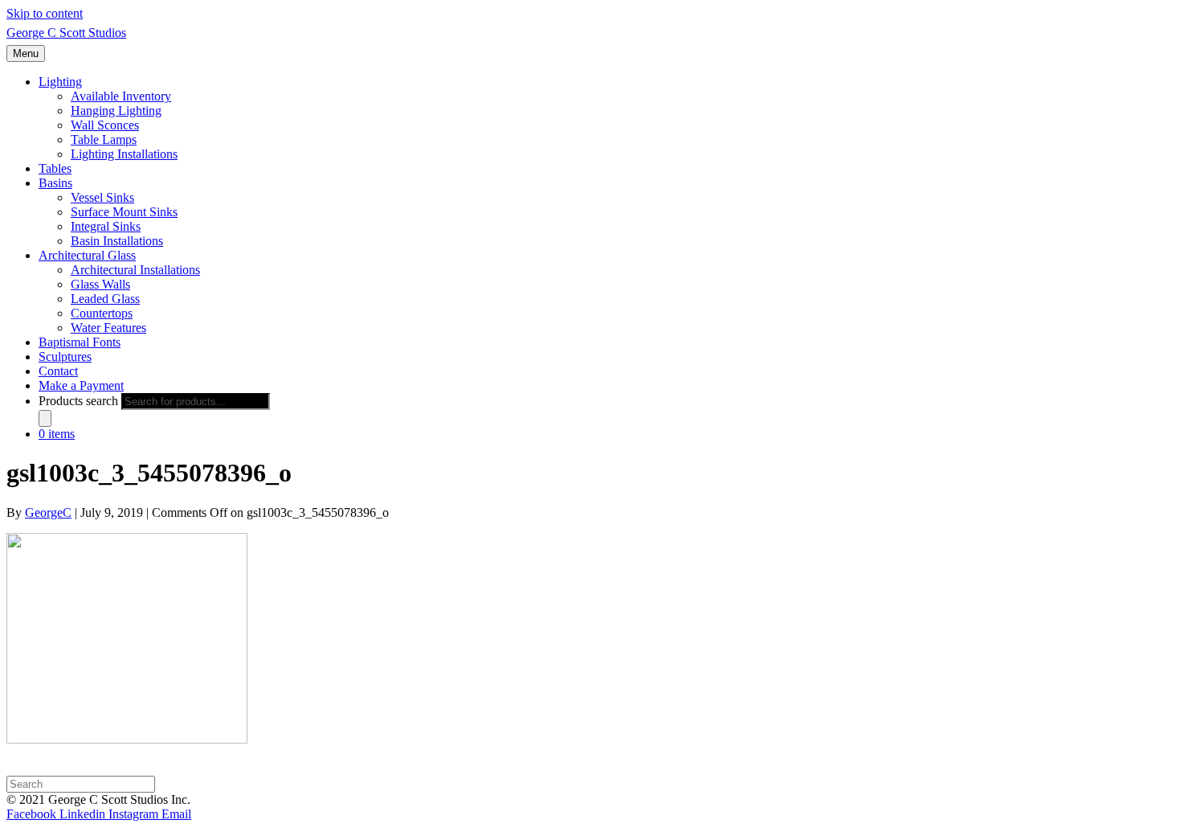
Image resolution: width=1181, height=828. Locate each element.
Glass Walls (100, 284)
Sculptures (65, 356)
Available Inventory (121, 96)
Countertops (102, 313)
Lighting (60, 81)
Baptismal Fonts (80, 342)
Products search (78, 401)
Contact (58, 371)
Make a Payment (81, 385)
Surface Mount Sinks (124, 212)
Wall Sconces (105, 125)
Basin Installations (117, 241)
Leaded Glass (105, 298)
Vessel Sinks (102, 197)
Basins (55, 183)
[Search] (45, 418)
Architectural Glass (87, 255)
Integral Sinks (106, 226)
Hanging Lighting (116, 110)
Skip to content (44, 13)
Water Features (108, 327)
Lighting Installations (124, 154)
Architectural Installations (135, 270)
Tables (55, 168)
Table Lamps (104, 139)
